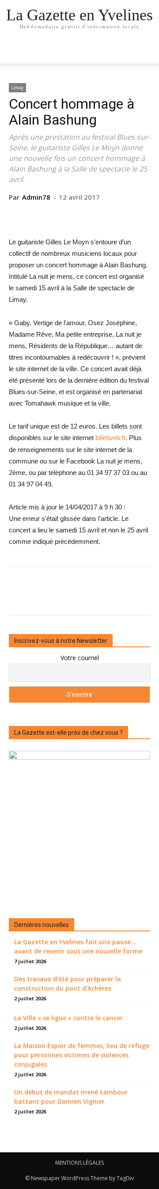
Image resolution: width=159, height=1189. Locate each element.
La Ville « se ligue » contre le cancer (68, 1018)
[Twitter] (59, 215)
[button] (146, 52)
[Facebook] (38, 215)
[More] (120, 215)
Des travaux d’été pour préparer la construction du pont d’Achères (67, 983)
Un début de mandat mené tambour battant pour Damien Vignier (71, 1096)
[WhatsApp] (99, 215)
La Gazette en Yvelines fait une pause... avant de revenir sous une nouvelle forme (78, 946)
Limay (17, 87)
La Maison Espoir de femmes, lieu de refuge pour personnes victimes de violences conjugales (81, 1054)
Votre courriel (80, 657)
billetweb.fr (110, 437)
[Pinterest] (79, 215)
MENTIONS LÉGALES (79, 1162)
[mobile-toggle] (15, 52)
